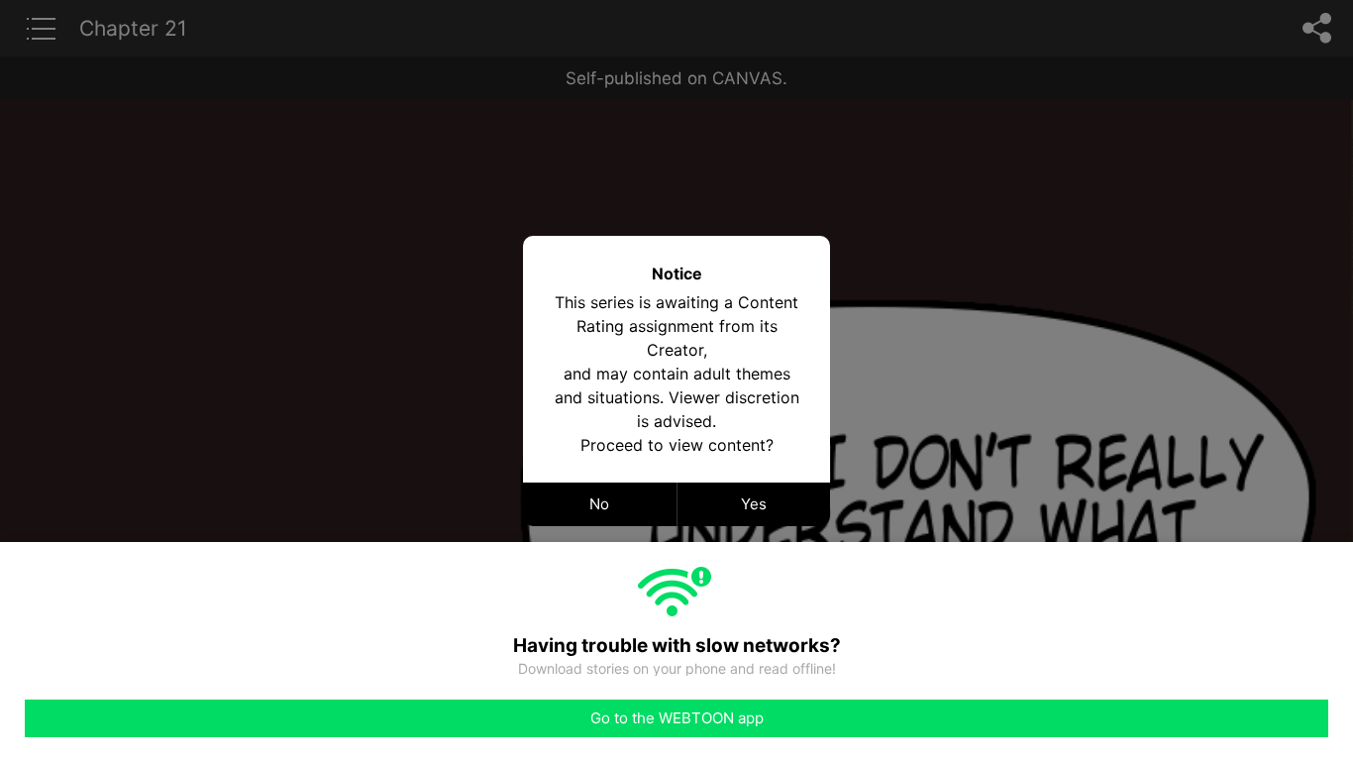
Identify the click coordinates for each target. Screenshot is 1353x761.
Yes (754, 503)
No (599, 503)
